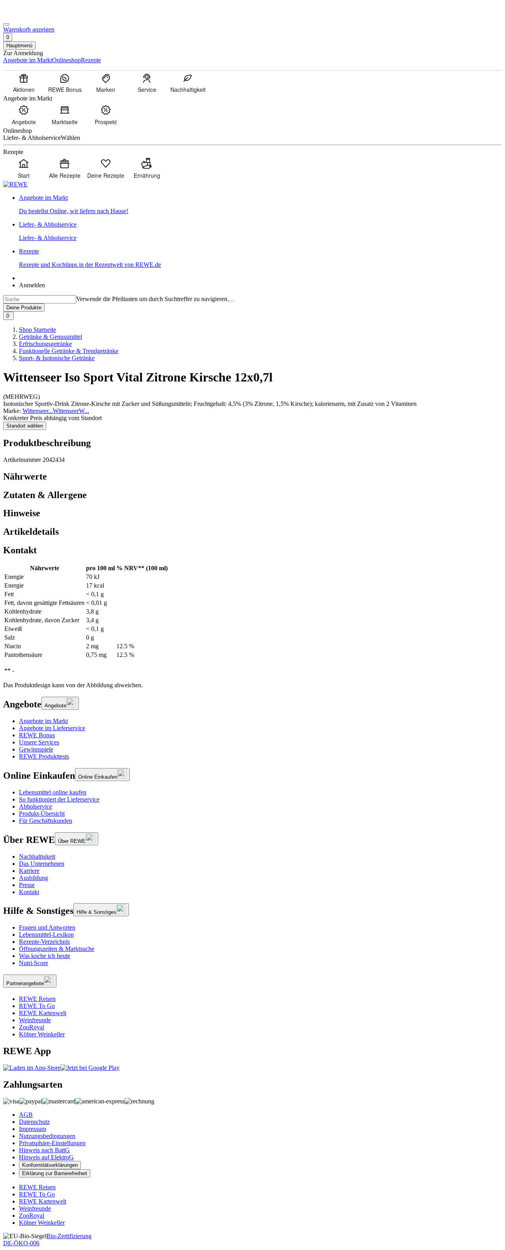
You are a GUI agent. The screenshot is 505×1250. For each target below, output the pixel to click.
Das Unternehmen (41, 863)
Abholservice (35, 806)
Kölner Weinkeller (42, 1034)
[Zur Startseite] (30, 15)
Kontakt (29, 892)
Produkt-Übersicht (42, 813)
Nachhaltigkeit (37, 856)
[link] (260, 204)
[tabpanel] (252, 619)
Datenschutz (34, 1121)
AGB (26, 1114)
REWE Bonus (37, 735)
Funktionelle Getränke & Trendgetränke (68, 351)
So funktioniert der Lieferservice (59, 799)
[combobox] (39, 299)
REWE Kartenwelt (42, 1013)
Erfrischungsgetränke (45, 343)
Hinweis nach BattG (44, 1150)
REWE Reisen (37, 998)
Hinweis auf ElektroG (46, 1157)
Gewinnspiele (36, 749)
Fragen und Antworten (47, 927)
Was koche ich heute (44, 955)
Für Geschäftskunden (45, 820)
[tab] (252, 476)
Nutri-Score (33, 963)
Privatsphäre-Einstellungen (52, 1143)
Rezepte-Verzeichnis (44, 941)
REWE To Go (37, 1006)
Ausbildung (33, 877)
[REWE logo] (15, 184)
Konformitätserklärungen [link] (50, 1165)
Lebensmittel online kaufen (52, 792)
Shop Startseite (37, 329)
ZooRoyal (31, 1027)
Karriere (29, 870)
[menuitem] (23, 83)
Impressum (32, 1128)
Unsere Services (39, 742)
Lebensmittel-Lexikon (46, 934)
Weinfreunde (35, 1020)
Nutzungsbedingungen (47, 1136)
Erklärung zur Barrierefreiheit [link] (54, 1173)
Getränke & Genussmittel (50, 336)
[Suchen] (232, 301)
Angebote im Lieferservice (52, 728)
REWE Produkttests (44, 756)
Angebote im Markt (43, 721)
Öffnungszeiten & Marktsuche (56, 948)
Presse (27, 885)
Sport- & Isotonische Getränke (57, 358)
